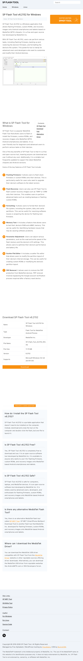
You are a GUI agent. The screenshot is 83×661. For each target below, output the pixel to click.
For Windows (7, 616)
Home (5, 19)
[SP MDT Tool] (65, 20)
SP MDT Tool (15, 521)
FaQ (38, 131)
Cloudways (46, 647)
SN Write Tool (7, 603)
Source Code (7, 624)
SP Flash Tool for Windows (15, 19)
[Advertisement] (25, 103)
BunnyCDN (62, 647)
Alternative (40, 134)
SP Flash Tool (11, 2)
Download (40, 129)
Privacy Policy (8, 607)
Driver (39, 137)
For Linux (6, 620)
